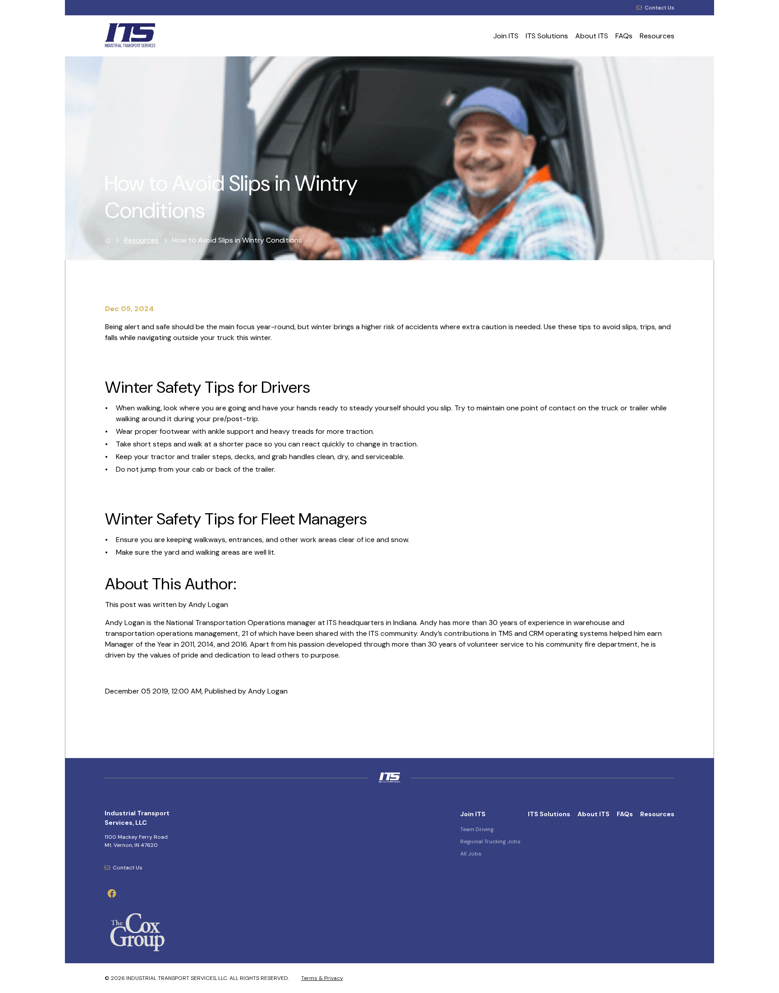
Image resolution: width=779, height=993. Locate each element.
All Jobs (470, 853)
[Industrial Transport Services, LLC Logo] (162, 36)
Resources (657, 36)
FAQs (623, 36)
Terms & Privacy (322, 978)
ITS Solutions (547, 36)
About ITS (591, 36)
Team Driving (477, 829)
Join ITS (505, 36)
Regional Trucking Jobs (490, 841)
